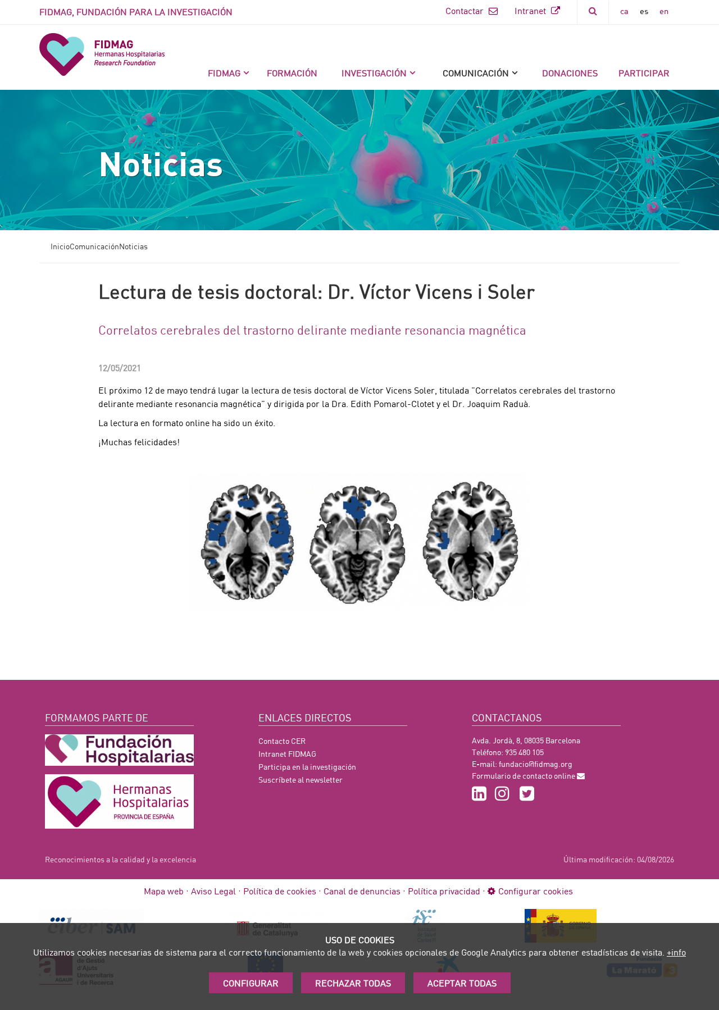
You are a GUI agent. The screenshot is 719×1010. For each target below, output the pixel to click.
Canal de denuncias (362, 890)
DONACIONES (570, 72)
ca (624, 11)
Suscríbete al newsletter (300, 779)
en (663, 11)
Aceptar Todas (462, 982)
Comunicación (476, 72)
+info (676, 952)
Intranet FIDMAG (287, 753)
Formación (292, 72)
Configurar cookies (535, 890)
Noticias (133, 246)
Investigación (374, 72)
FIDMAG (224, 72)
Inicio (60, 246)
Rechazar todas (353, 982)
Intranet (531, 10)
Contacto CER (282, 741)
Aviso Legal (213, 890)
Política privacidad (444, 890)
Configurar (251, 982)
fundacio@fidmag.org (535, 764)
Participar (644, 72)
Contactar (465, 10)
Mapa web (164, 890)
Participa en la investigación (307, 766)
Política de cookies (279, 890)
